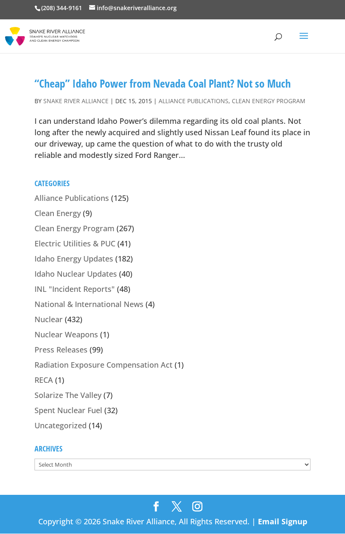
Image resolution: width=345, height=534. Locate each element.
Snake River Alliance (76, 101)
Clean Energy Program (268, 101)
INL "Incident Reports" (74, 289)
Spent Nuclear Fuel (68, 410)
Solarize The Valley (67, 395)
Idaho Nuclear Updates (75, 274)
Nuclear (48, 319)
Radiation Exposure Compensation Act (103, 365)
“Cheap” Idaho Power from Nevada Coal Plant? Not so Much (162, 83)
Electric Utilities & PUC (74, 243)
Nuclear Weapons (66, 334)
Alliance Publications (193, 101)
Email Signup (282, 521)
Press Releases (61, 349)
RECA (43, 380)
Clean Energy (57, 213)
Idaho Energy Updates (73, 259)
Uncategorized (60, 425)
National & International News (88, 304)
